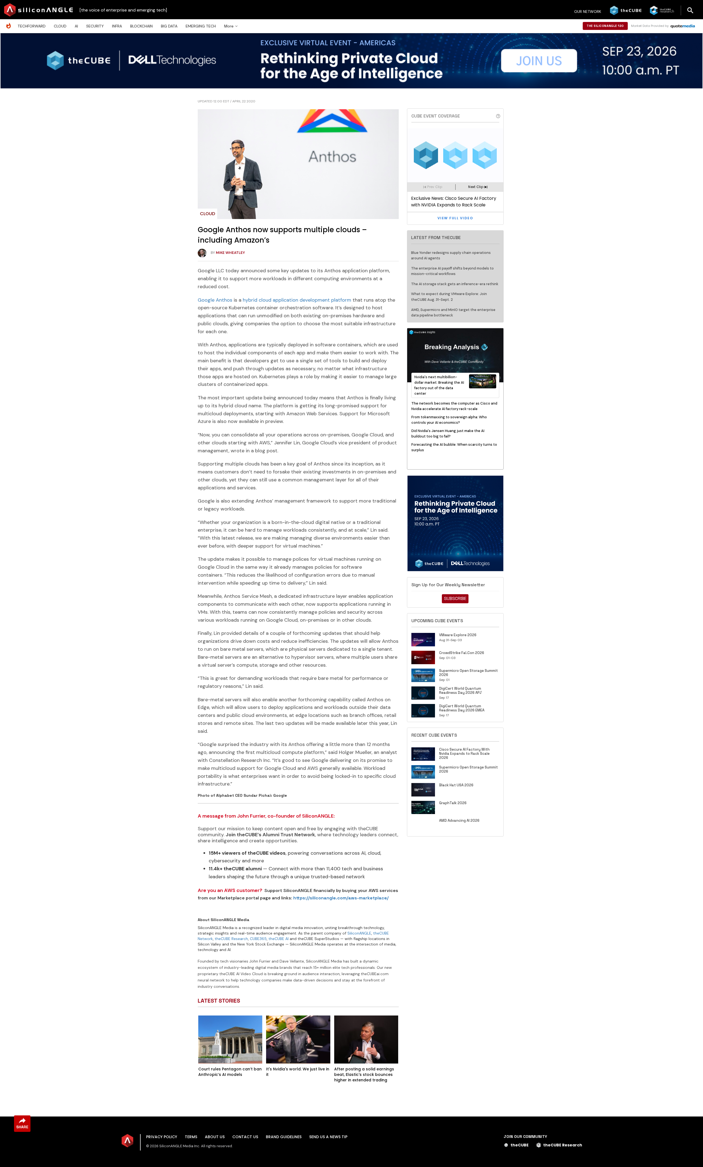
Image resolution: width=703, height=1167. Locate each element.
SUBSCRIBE (455, 598)
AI (76, 26)
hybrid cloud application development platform (297, 300)
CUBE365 (258, 938)
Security (95, 26)
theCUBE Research (231, 938)
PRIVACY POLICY (161, 1137)
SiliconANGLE (359, 933)
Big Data (169, 26)
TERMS (191, 1137)
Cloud (60, 26)
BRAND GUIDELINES (284, 1137)
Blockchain (141, 26)
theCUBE (519, 1145)
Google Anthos (215, 300)
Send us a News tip (328, 1137)
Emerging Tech (201, 26)
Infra (117, 26)
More (228, 26)
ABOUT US (215, 1137)
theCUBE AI (279, 938)
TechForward (32, 26)
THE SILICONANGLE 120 (605, 26)
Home (9, 23)
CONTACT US (245, 1137)
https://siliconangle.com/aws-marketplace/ (341, 898)
